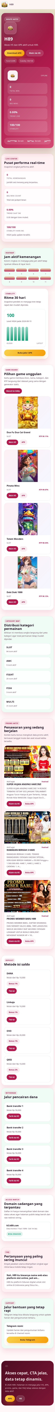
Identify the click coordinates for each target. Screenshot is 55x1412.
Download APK (14, 53)
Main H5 (12, 442)
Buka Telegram (27, 1339)
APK (23, 442)
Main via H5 (34, 53)
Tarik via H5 (14, 1116)
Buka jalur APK (25, 352)
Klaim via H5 (14, 804)
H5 (20, 1398)
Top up (12, 991)
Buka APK (29, 804)
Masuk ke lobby (13, 391)
